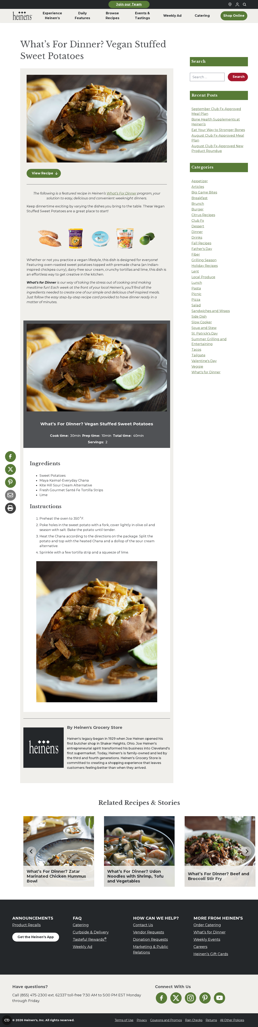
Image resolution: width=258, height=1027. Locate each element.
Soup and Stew (203, 328)
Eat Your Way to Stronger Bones (218, 130)
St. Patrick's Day (204, 333)
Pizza (195, 300)
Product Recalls (26, 925)
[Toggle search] (244, 4)
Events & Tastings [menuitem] (142, 15)
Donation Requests (150, 939)
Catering (81, 925)
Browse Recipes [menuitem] (112, 15)
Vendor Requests (148, 932)
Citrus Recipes (203, 215)
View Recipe (42, 173)
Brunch (197, 204)
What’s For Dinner (121, 193)
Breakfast (199, 198)
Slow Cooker (201, 322)
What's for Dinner (206, 372)
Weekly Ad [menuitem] (172, 16)
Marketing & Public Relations (150, 949)
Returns (211, 1020)
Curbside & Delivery (91, 932)
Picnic (196, 294)
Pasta (196, 288)
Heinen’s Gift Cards (211, 954)
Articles (197, 187)
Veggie (197, 366)
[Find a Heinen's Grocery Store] (230, 4)
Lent (195, 271)
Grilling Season (203, 260)
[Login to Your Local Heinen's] (237, 4)
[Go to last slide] (31, 851)
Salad (196, 305)
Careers (200, 946)
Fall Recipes (201, 243)
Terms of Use (124, 1020)
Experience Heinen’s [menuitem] (52, 15)
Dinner (197, 232)
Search (239, 77)
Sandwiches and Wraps (210, 311)
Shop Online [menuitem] (233, 16)
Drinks (196, 237)
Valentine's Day (204, 361)
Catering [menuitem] (202, 16)
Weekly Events (207, 939)
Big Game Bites (204, 192)
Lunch (196, 283)
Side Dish (199, 316)
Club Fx (197, 221)
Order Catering (207, 925)
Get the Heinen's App (36, 937)
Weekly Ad (82, 946)
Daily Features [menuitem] (82, 15)
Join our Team (129, 4)
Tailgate (198, 355)
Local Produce (203, 277)
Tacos (196, 350)
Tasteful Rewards (90, 939)
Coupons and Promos (166, 1020)
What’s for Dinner (210, 932)
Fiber (195, 254)
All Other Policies (232, 1020)
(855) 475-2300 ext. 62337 (43, 995)
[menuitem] (22, 16)
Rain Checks (193, 1020)
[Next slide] (247, 851)
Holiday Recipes (204, 266)
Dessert (197, 226)
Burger (197, 209)
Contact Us (143, 925)
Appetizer (199, 181)
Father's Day (201, 249)
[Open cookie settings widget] (7, 1020)
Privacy (142, 1020)
